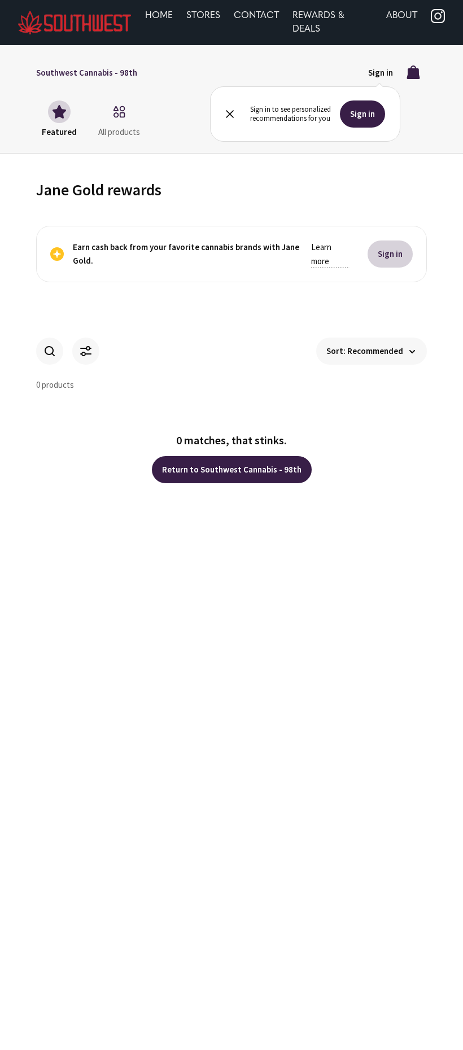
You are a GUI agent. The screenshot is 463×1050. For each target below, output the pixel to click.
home (159, 15)
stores (203, 15)
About (401, 15)
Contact (256, 15)
